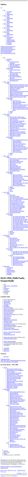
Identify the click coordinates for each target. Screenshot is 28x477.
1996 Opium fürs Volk (18, 145)
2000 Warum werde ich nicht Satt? (18, 133)
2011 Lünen (12, 195)
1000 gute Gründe (8, 321)
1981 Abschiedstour (14, 65)
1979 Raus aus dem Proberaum (14, 62)
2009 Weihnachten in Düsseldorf (17, 169)
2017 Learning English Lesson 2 (20, 224)
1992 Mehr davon (14, 432)
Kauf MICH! (7, 306)
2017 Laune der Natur (18, 223)
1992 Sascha (13, 433)
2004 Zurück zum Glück (18, 178)
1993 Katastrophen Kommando (17, 121)
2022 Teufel (15, 259)
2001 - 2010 (6, 23)
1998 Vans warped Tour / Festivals (18, 129)
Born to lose (7, 309)
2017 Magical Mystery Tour (16, 204)
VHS (11, 113)
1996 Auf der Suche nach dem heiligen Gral (16, 80)
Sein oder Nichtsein (8, 307)
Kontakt (2, 466)
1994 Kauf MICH (14, 437)
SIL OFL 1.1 (15, 475)
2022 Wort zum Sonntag (18, 257)
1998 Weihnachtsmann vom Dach (18, 416)
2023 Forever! (13, 242)
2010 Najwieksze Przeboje (19, 185)
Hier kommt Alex (8, 315)
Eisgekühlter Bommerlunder (10, 338)
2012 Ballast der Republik (19, 218)
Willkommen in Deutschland (10, 319)
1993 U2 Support (14, 119)
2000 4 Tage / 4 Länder (15, 134)
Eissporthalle (7, 291)
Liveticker (9, 42)
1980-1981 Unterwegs (15, 64)
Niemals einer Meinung (9, 310)
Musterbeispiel (7, 318)
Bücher (11, 191)
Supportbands (10, 37)
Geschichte (9, 11)
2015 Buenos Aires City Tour (16, 203)
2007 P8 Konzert (14, 165)
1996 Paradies (13, 410)
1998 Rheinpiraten (14, 130)
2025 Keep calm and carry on (17, 244)
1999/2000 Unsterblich (15, 135)
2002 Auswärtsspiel (17, 174)
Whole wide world (8, 337)
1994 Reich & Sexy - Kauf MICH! (18, 123)
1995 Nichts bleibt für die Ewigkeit (18, 409)
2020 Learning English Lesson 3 (20, 230)
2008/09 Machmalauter (15, 168)
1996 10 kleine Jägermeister (16, 413)
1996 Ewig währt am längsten (17, 126)
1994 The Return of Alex (15, 406)
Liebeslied (6, 305)
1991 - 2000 (6, 19)
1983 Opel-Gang (17, 100)
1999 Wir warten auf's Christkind (17, 447)
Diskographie (10, 14)
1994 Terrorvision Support (16, 122)
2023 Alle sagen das (14, 240)
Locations (9, 38)
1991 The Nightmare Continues (17, 429)
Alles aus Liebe (7, 303)
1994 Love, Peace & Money (19, 143)
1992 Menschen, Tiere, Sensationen (18, 118)
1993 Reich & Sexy (17, 142)
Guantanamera (7, 324)
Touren (8, 13)
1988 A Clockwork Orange (16, 94)
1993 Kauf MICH (17, 141)
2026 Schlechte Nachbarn (19, 262)
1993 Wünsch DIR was (15, 435)
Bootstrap (19, 473)
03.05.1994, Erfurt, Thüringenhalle (9, 360)
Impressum (7, 466)
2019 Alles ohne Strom (15, 212)
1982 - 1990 (6, 15)
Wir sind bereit (7, 333)
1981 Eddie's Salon (14, 75)
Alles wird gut (7, 317)
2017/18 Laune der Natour (16, 208)
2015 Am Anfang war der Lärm (17, 201)
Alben (11, 99)
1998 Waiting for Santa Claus (19, 149)
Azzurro (5, 326)
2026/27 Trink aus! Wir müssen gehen (18, 247)
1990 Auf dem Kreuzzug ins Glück (18, 96)
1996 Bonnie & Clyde (15, 412)
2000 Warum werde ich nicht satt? (18, 425)
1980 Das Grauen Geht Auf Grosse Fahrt (15, 73)
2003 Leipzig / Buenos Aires (16, 161)
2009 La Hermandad (17, 184)
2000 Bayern (13, 424)
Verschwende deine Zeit (9, 334)
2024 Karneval (13, 243)
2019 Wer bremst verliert (15, 209)
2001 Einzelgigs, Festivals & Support (18, 158)
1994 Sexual (12, 441)
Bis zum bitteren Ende (9, 328)
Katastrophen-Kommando (10, 325)
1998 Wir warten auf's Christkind (17, 131)
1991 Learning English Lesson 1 (17, 117)
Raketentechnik (4, 468)
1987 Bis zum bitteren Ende (19, 106)
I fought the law (7, 314)
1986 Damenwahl (14, 90)
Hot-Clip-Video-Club (9, 311)
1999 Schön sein (13, 421)
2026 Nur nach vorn (17, 263)
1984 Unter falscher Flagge (19, 102)
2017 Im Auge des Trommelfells (17, 207)
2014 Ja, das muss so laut (15, 200)
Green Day (6, 356)
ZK (4, 10)
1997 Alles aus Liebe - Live (16, 414)
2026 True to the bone (18, 265)
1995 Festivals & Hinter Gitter (17, 125)
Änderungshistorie (11, 41)
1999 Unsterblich (17, 150)
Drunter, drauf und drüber (10, 341)
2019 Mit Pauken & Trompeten (17, 211)
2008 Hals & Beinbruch (15, 166)
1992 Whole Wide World (15, 430)
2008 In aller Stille (17, 181)
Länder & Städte (10, 40)
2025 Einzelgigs (13, 246)
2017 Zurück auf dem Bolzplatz (17, 205)
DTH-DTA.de (4, 460)
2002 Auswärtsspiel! (14, 160)
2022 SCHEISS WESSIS (19, 258)
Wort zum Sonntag (8, 313)
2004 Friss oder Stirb (17, 177)
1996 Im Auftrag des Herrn (19, 146)
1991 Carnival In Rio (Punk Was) (17, 426)
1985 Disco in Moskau (15, 88)
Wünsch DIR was (8, 301)
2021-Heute (6, 32)
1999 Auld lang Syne (15, 420)
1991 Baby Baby (14, 428)
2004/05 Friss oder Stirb (15, 162)
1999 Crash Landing (17, 152)
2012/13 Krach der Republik (16, 197)
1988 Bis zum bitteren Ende (16, 92)
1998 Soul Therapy (14, 418)
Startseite (6, 451)
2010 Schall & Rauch (15, 170)
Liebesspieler (7, 302)
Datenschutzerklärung (16, 466)
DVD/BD (12, 188)
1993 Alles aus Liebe (14, 436)
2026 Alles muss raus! (18, 254)
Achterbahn (6, 348)
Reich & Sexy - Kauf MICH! (10, 285)
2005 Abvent (13, 164)
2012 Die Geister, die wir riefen (20, 219)
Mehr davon (6, 36)
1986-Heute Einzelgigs (15, 67)
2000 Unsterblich (14, 422)
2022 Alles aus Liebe (14, 239)
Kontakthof (9, 44)
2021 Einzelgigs (13, 238)
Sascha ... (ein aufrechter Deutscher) (12, 332)
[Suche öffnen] (14, 55)
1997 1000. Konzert (14, 127)
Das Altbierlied (7, 344)
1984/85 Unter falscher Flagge (17, 87)
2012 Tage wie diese (14, 196)
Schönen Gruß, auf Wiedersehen (11, 329)
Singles (11, 111)
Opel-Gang (6, 349)
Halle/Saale (6, 288)
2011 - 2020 (6, 27)
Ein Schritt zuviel (8, 322)
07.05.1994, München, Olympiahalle (13, 361)
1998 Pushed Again (14, 417)
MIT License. (22, 474)
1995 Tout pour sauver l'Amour (17, 408)
